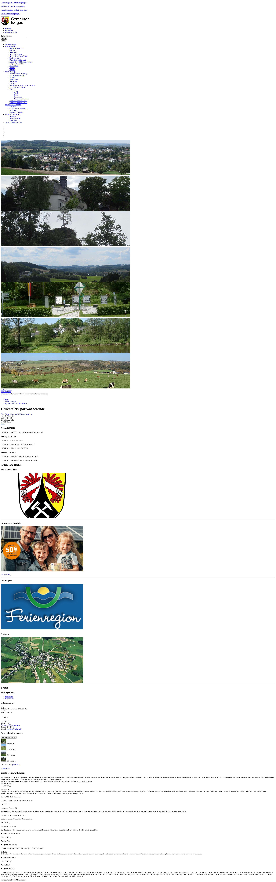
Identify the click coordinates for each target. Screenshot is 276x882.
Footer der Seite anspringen (10, 14)
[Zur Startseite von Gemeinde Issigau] (16, 25)
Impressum (9, 697)
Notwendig (7, 783)
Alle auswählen (20, 880)
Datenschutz (9, 699)
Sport (3, 424)
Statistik (6, 786)
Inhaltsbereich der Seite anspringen (13, 6)
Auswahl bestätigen (8, 880)
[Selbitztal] (138, 607)
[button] (10, 44)
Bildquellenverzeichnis (9, 737)
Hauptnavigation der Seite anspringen (13, 3)
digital (15, 765)
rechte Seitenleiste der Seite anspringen (14, 10)
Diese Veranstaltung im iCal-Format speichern (16, 414)
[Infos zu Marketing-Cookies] (10, 786)
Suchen (3, 36)
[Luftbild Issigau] (138, 660)
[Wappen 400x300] (138, 496)
